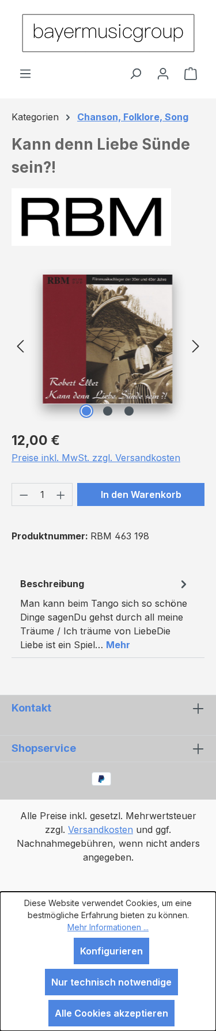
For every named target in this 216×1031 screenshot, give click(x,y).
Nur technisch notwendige (111, 982)
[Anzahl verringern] (24, 494)
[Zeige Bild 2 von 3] (107, 411)
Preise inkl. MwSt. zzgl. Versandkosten (96, 457)
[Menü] (25, 73)
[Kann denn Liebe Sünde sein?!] (108, 339)
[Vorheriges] (20, 345)
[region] (108, 345)
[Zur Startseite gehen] (108, 33)
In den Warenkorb (141, 494)
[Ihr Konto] (163, 73)
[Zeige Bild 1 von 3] (86, 411)
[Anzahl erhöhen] (61, 494)
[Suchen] (135, 73)
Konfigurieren (111, 951)
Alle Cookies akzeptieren (111, 1013)
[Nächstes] (195, 345)
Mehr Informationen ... (108, 927)
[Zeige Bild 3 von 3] (129, 411)
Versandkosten (100, 829)
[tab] (105, 614)
